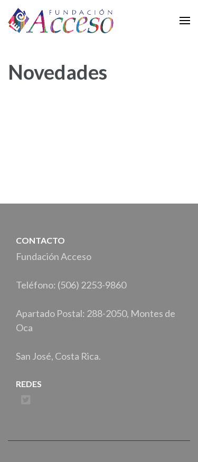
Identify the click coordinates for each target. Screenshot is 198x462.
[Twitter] (26, 400)
